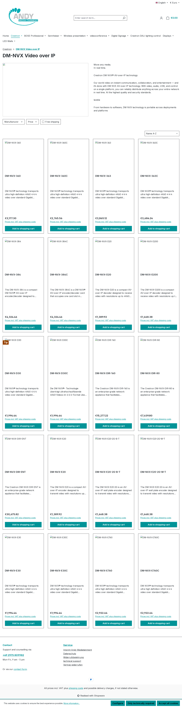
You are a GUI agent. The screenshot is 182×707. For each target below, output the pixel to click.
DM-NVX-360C (59, 176)
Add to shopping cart (23, 228)
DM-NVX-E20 (58, 472)
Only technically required (141, 703)
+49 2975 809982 (13, 655)
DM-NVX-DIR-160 (105, 373)
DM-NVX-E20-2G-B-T (107, 472)
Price (31, 121)
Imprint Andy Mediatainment (77, 650)
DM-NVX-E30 (13, 570)
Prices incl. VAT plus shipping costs (20, 222)
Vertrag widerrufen (72, 664)
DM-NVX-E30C (59, 570)
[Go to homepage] (23, 17)
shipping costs (76, 688)
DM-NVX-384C (59, 274)
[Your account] (161, 18)
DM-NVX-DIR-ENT (15, 472)
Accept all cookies (168, 703)
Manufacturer (11, 121)
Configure (117, 703)
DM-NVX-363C (149, 176)
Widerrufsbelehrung (73, 657)
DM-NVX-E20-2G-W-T (153, 472)
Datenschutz (69, 653)
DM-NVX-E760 (103, 570)
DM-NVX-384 (13, 274)
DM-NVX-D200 (149, 274)
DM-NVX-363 (103, 176)
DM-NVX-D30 (13, 373)
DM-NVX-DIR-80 (150, 373)
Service (67, 645)
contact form (20, 669)
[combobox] (97, 18)
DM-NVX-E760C (149, 570)
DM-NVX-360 (13, 176)
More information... (72, 703)
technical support (72, 661)
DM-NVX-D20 (103, 274)
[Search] (124, 18)
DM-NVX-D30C (59, 373)
